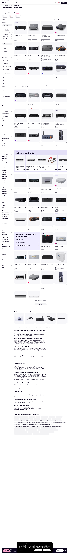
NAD (39, 334)
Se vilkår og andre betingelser (30, 86)
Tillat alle (47, 550)
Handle (16, 2)
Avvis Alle (38, 550)
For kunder (3, 0)
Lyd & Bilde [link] (10, 5)
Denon (44, 342)
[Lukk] (51, 543)
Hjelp (21, 2)
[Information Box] (20, 19)
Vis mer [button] (40, 304)
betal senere (37, 388)
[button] (59, 3)
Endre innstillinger (22, 550)
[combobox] (52, 20)
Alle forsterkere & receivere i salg (61, 311)
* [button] (32, 39)
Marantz (42, 334)
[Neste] (65, 163)
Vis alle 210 (3, 54)
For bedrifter (7, 0)
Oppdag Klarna (11, 2)
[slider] (2, 30)
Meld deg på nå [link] (60, 550)
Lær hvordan (22, 13)
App (18, 2)
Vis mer (33, 12)
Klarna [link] (3, 5)
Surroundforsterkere (17, 351)
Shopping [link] (6, 5)
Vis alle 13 (3, 86)
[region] (35, 547)
